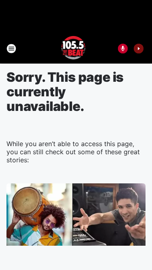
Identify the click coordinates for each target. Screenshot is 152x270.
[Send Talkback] (123, 48)
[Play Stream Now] (138, 48)
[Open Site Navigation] (11, 48)
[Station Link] (73, 49)
